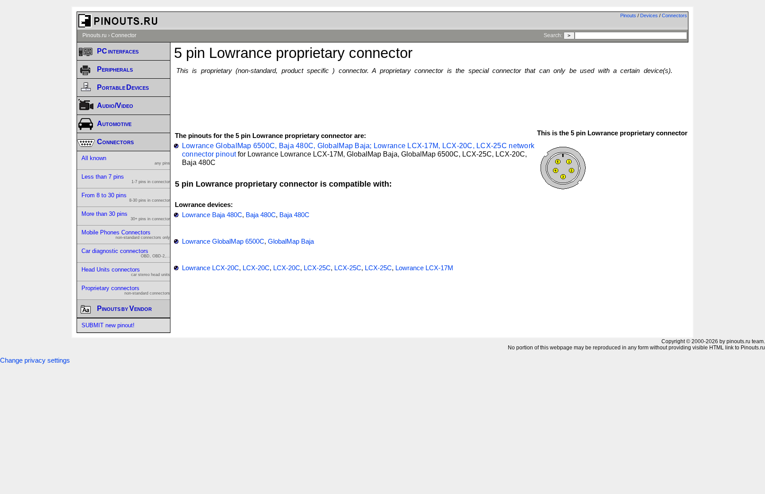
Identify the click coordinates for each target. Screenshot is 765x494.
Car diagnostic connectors (125, 253)
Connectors (674, 15)
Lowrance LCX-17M (424, 268)
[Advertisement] (431, 98)
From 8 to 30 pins (125, 197)
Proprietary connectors (125, 290)
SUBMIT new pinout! (108, 325)
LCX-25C (317, 268)
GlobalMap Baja (291, 241)
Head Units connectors (125, 271)
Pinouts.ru (94, 35)
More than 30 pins (125, 216)
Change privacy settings (35, 360)
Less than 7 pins (125, 178)
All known (125, 160)
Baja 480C (261, 214)
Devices (649, 15)
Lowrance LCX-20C (210, 268)
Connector (123, 35)
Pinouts (628, 15)
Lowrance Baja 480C (212, 214)
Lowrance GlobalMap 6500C (223, 241)
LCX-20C (256, 268)
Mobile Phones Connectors (125, 234)
